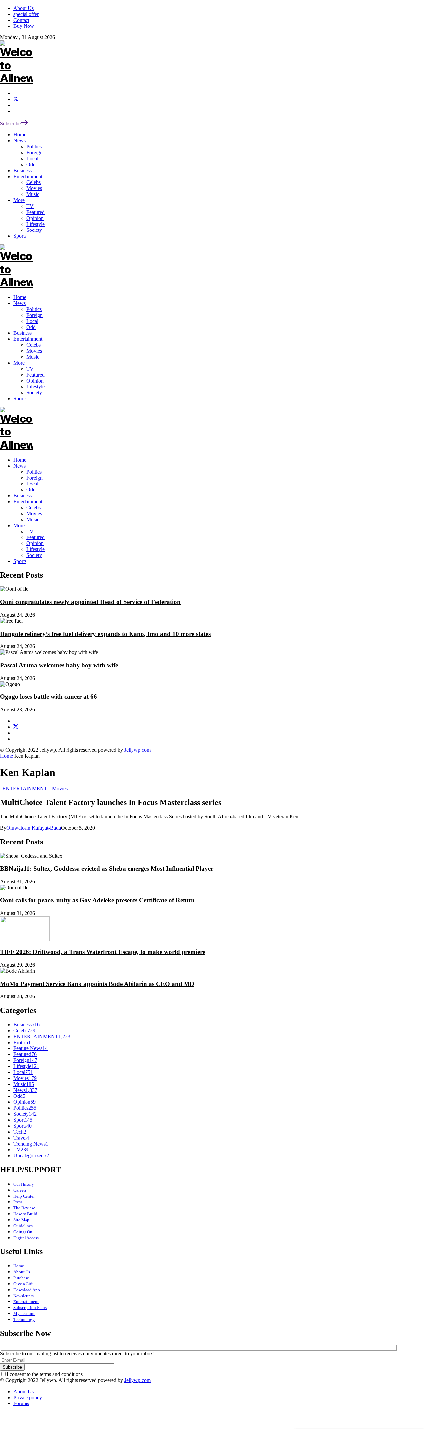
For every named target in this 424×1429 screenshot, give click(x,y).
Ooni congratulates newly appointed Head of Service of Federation (90, 601)
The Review (24, 1207)
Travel (21, 1138)
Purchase (21, 1277)
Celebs (33, 507)
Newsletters (23, 1295)
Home (19, 460)
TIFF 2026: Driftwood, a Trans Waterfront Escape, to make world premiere (102, 951)
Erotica (22, 1042)
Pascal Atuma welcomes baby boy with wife (59, 665)
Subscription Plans (30, 1307)
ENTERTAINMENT (24, 788)
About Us (21, 1271)
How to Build (25, 1213)
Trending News (30, 1144)
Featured (35, 537)
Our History (23, 1184)
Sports (19, 561)
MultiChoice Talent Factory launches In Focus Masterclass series (110, 802)
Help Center (24, 1196)
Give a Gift (23, 1283)
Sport (22, 1120)
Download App (26, 1289)
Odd (31, 489)
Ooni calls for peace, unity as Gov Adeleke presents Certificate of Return (97, 900)
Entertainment (27, 501)
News (19, 466)
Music (32, 519)
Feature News (30, 1048)
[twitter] (15, 99)
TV (30, 531)
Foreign (34, 478)
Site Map (21, 1219)
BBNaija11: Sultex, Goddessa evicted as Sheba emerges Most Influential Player (106, 868)
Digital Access (26, 1237)
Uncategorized (31, 1155)
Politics (34, 472)
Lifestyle (35, 549)
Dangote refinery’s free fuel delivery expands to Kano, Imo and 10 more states (105, 633)
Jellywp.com (137, 750)
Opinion (35, 543)
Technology (24, 1319)
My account (24, 1313)
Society (34, 555)
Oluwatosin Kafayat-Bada (33, 828)
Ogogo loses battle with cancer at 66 (48, 696)
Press (17, 1201)
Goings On (22, 1231)
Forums (21, 1403)
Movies (34, 513)
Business (22, 495)
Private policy (27, 1397)
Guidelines (23, 1225)
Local (32, 483)
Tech (19, 1132)
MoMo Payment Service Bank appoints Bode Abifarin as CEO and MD (97, 983)
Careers (19, 1190)
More (19, 525)
